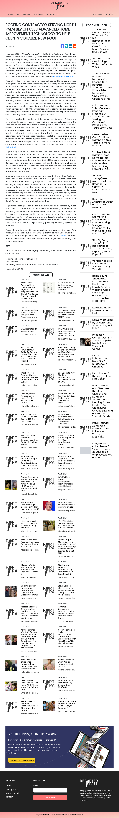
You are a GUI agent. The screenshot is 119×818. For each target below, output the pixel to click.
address (62, 235)
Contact (9, 797)
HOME (10, 14)
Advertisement (12, 793)
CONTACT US (53, 14)
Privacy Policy (11, 789)
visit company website (62, 76)
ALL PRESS (38, 14)
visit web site (11, 147)
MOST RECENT (23, 14)
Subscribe (50, 797)
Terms (8, 785)
